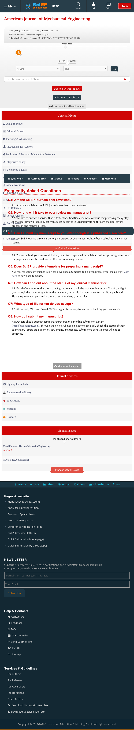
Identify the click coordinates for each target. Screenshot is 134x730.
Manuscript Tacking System (24, 501)
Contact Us (17, 616)
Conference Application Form (25, 526)
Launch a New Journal (20, 520)
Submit (125, 6)
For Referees (15, 680)
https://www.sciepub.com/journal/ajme (32, 34)
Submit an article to (67, 88)
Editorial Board (15, 131)
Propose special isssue (67, 469)
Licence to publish (16, 169)
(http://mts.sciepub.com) (25, 325)
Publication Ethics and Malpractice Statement (30, 154)
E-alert (108, 8)
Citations (91, 178)
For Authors (14, 674)
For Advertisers (16, 686)
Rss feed (11, 416)
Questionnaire (19, 635)
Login (93, 8)
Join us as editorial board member (68, 106)
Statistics (11, 408)
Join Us (15, 648)
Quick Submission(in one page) (26, 539)
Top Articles (13, 400)
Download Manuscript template (30, 705)
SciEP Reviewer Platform (22, 533)
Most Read (110, 178)
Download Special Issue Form (27, 711)
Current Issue (38, 178)
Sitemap (16, 654)
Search (78, 8)
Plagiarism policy (15, 161)
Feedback (16, 623)
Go (114, 69)
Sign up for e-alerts (17, 384)
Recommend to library (18, 392)
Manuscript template (68, 366)
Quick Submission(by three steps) (27, 545)
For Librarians (16, 692)
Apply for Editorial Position (23, 508)
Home (55, 5)
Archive (58, 178)
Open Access (15, 699)
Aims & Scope (14, 123)
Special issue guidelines (16, 459)
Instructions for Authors (20, 146)
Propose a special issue (67, 97)
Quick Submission (68, 248)
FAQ (13, 629)
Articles (75, 178)
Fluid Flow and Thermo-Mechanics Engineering (27, 446)
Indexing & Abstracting (19, 138)
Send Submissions (21, 641)
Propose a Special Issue (21, 514)
